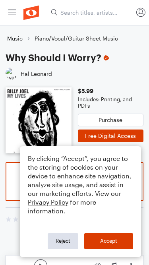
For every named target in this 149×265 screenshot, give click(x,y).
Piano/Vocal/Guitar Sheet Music (76, 38)
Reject (63, 241)
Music (15, 38)
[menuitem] (12, 12)
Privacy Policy (48, 202)
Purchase (110, 119)
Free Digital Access (110, 135)
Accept (108, 241)
